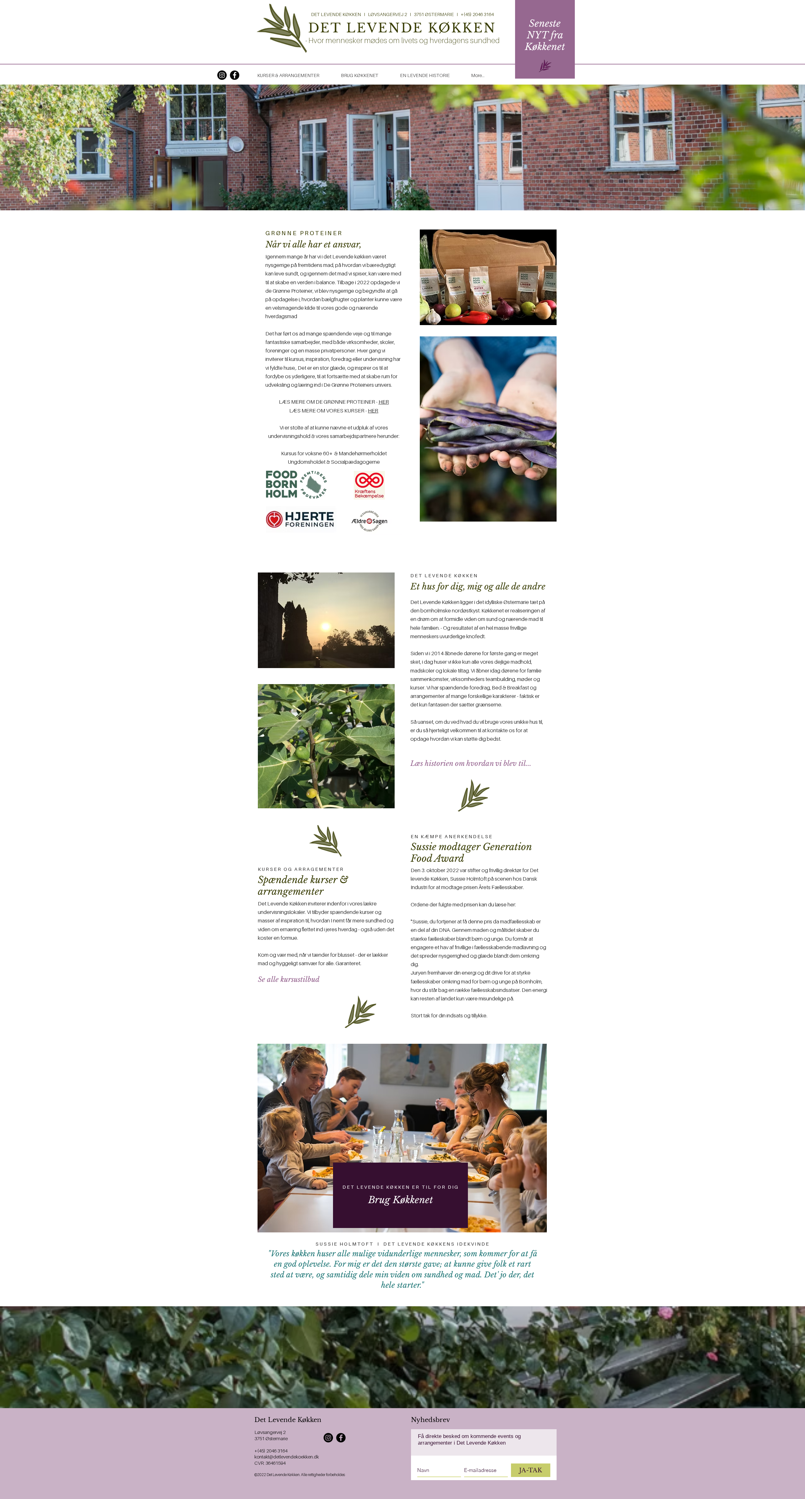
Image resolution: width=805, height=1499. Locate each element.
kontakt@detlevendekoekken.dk (286, 1456)
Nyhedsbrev (430, 1420)
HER (384, 402)
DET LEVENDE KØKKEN (402, 28)
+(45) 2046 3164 (270, 1450)
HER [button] (373, 410)
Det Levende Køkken (287, 1420)
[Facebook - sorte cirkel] (234, 75)
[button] (545, 35)
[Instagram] (222, 75)
